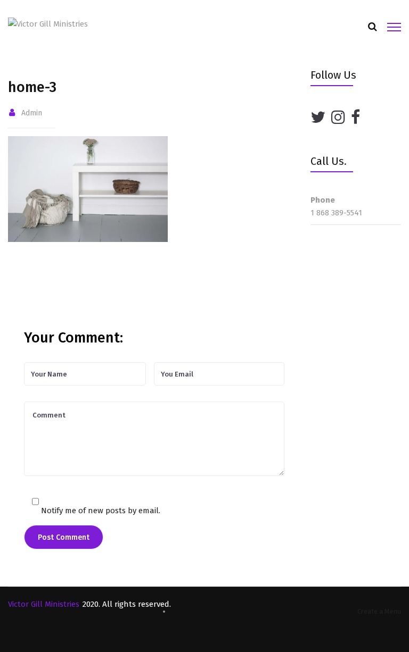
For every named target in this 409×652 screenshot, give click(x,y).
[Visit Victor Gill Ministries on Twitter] (317, 118)
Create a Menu (379, 611)
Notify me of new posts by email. (100, 510)
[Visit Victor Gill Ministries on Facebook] (355, 118)
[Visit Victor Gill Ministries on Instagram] (338, 118)
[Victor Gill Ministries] (48, 23)
